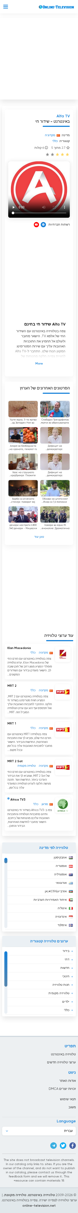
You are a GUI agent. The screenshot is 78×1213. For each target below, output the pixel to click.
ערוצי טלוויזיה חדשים (61, 1062)
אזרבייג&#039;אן (56, 891)
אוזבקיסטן (60, 857)
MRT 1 (11, 723)
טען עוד (39, 536)
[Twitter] (63, 1145)
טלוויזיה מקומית (59, 993)
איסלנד (62, 925)
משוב (72, 1107)
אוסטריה (61, 866)
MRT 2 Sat (15, 761)
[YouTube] (36, 224)
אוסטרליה (60, 874)
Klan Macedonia (19, 648)
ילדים (65, 1001)
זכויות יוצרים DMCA (62, 1088)
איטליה (62, 908)
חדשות (64, 967)
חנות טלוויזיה (60, 984)
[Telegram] (53, 1145)
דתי (67, 959)
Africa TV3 (17, 799)
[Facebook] (72, 1145)
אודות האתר (67, 1080)
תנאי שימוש (68, 1099)
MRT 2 (11, 685)
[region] (39, 892)
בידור (66, 951)
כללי (66, 1010)
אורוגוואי (61, 882)
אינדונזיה (61, 916)
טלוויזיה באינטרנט (63, 1054)
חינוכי (65, 976)
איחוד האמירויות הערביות (50, 899)
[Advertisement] (39, 58)
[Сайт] (43, 224)
